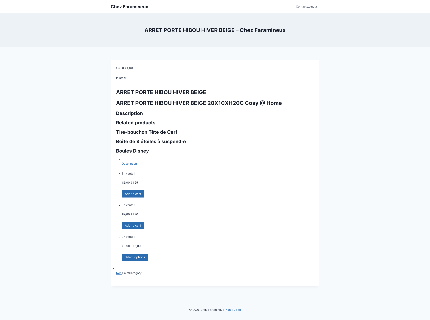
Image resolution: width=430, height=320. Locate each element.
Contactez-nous (307, 6)
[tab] (218, 161)
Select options (135, 257)
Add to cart (133, 194)
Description (129, 163)
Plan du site (233, 309)
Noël (119, 273)
